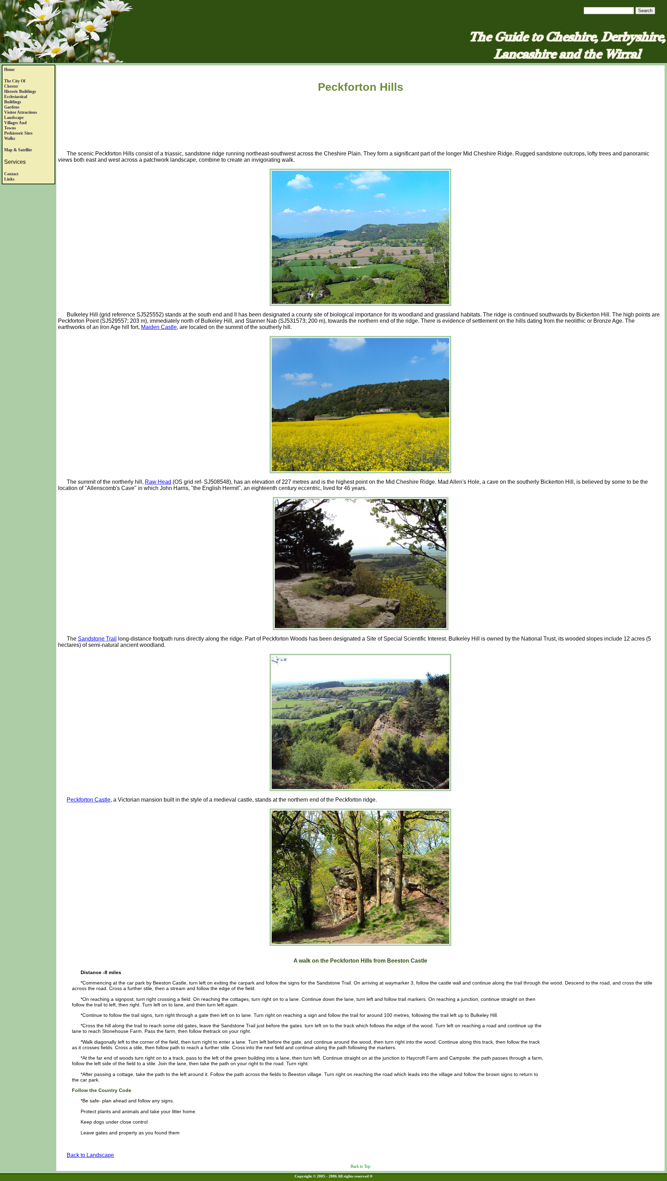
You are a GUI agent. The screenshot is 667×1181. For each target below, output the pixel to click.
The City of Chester (14, 84)
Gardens (11, 107)
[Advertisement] (360, 123)
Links (9, 179)
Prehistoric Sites (18, 133)
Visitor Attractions (20, 112)
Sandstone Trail (97, 639)
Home (9, 69)
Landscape (14, 117)
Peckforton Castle (88, 800)
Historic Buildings (20, 91)
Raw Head (158, 482)
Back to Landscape (90, 1155)
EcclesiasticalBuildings (15, 99)
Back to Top (360, 1166)
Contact (11, 173)
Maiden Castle (159, 327)
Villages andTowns (15, 125)
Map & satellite (18, 149)
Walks (9, 138)
